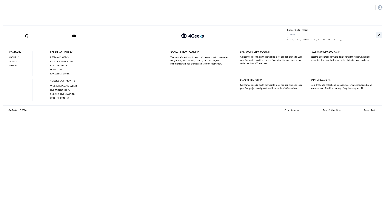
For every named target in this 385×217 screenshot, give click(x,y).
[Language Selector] (369, 7)
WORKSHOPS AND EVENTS (63, 86)
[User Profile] (380, 7)
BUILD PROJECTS (58, 66)
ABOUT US (14, 58)
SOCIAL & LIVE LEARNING (62, 94)
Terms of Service (334, 40)
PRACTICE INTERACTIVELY (63, 62)
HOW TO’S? (56, 70)
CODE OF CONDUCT (60, 98)
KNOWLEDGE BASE (59, 74)
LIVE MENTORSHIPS (60, 90)
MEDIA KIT (14, 66)
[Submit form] (379, 35)
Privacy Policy (322, 40)
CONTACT (14, 62)
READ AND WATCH (59, 58)
